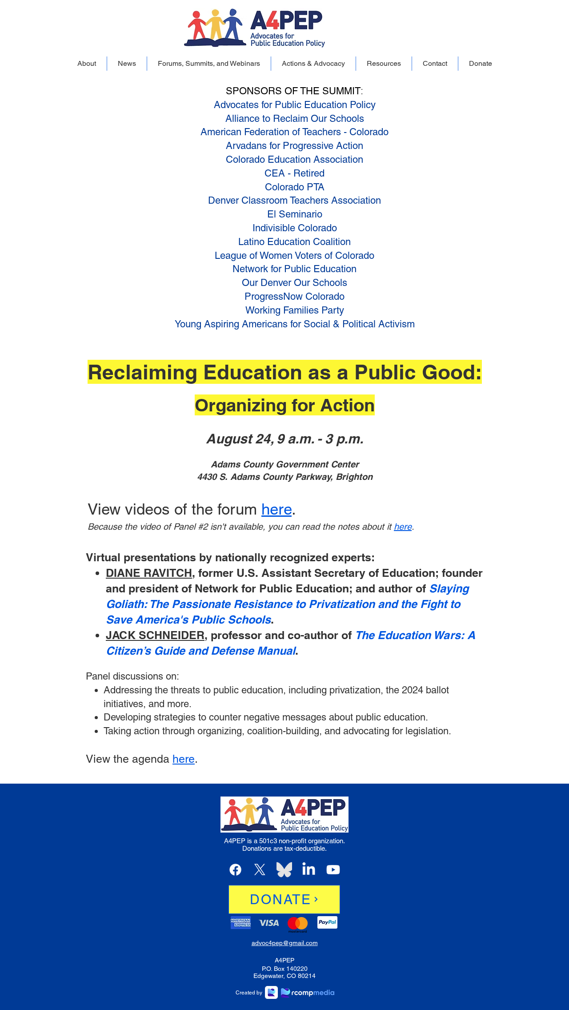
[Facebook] (235, 869)
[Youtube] (333, 869)
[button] (87, 63)
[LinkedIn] (309, 869)
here (276, 509)
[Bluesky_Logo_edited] (284, 869)
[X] (260, 869)
